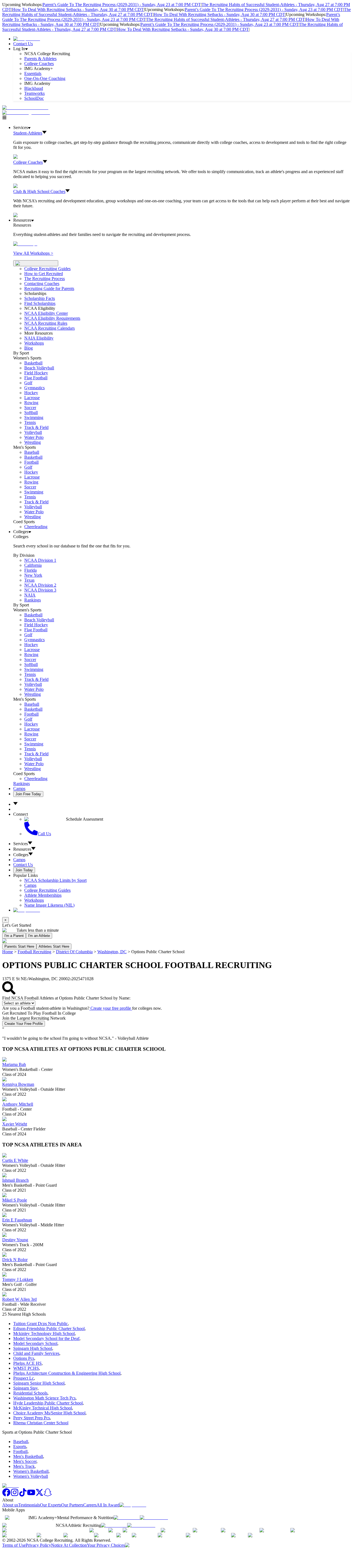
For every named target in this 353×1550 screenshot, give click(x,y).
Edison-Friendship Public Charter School (49, 1328)
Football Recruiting (34, 951)
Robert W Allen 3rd (19, 1299)
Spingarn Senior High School (39, 1383)
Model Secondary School (35, 1343)
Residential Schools (30, 1393)
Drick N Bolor (15, 1259)
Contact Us (23, 43)
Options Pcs (23, 1358)
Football (31, 462)
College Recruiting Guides (47, 268)
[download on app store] (127, 1517)
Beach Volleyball (39, 368)
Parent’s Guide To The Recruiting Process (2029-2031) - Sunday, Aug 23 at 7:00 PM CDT (121, 4)
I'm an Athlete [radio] (39, 936)
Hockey (31, 392)
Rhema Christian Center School (40, 1422)
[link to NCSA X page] (39, 1495)
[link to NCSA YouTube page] (31, 1495)
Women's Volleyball (30, 1476)
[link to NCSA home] (10, 1485)
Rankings (32, 600)
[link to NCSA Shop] (26, 38)
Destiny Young (15, 1239)
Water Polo (34, 437)
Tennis (30, 422)
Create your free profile (110, 1008)
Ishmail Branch (15, 1180)
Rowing (31, 402)
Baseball (31, 452)
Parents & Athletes (40, 58)
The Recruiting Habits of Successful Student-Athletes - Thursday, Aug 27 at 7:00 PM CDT (225, 19)
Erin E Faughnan (17, 1220)
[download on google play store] (155, 1517)
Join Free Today (28, 794)
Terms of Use (14, 1545)
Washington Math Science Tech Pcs (44, 1398)
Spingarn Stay (25, 1388)
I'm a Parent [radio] (14, 936)
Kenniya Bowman (18, 1084)
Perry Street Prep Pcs (31, 1417)
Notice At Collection (69, 1545)
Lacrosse (32, 397)
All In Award (108, 1505)
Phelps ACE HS (27, 1363)
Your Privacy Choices (106, 1545)
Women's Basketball (31, 1471)
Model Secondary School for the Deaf (46, 1338)
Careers (90, 1505)
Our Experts (50, 1505)
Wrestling (32, 442)
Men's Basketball (28, 1456)
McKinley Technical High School (42, 1408)
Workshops (34, 900)
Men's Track (24, 1466)
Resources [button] (22, 849)
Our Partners (72, 1505)
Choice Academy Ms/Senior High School (49, 1413)
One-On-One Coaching (44, 78)
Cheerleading (35, 526)
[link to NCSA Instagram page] (14, 1495)
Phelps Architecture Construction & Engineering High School (67, 1373)
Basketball (33, 363)
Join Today (24, 870)
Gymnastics (34, 387)
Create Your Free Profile (23, 1024)
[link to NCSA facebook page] (6, 1495)
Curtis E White (15, 1160)
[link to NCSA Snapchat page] (48, 1495)
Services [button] (20, 843)
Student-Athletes (27, 133)
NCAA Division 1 (40, 560)
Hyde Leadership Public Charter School (48, 1403)
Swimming (33, 417)
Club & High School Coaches (39, 191)
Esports (19, 1446)
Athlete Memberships (42, 895)
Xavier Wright (14, 1124)
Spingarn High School (32, 1348)
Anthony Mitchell (17, 1104)
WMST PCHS (26, 1368)
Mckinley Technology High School (44, 1333)
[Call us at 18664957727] (25, 107)
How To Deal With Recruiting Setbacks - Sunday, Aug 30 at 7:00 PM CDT (78, 9)
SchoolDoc (34, 98)
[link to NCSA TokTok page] (23, 1495)
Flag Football (35, 377)
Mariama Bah (14, 1064)
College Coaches (39, 63)
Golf (28, 382)
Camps (19, 788)
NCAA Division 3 (40, 590)
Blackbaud (33, 88)
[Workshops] (25, 243)
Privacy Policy (38, 1545)
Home (7, 951)
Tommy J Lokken (17, 1279)
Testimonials (29, 1505)
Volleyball (33, 432)
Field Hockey (36, 372)
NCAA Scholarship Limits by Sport (55, 880)
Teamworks (34, 93)
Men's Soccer (24, 1461)
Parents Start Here (19, 946)
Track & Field (36, 427)
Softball (31, 412)
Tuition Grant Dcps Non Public (40, 1323)
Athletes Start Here (54, 946)
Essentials (32, 73)
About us (10, 1505)
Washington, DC (112, 951)
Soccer (30, 407)
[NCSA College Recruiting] (27, 112)
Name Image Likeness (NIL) (49, 905)
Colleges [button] (20, 854)
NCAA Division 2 (40, 585)
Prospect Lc (23, 1378)
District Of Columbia (74, 951)
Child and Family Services (36, 1353)
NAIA (30, 595)
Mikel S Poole (14, 1200)
